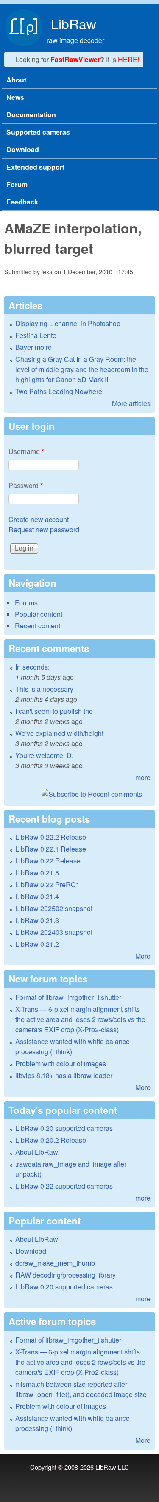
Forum (17, 184)
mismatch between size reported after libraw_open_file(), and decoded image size (81, 1389)
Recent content (37, 625)
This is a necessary (44, 689)
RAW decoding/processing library (65, 1275)
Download (22, 149)
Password (25, 485)
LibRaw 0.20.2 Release (50, 1140)
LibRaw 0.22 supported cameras (64, 1186)
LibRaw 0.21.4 (37, 896)
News (15, 97)
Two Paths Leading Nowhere (58, 391)
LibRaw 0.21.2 (37, 944)
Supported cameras (38, 132)
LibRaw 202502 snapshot (53, 908)
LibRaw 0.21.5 (37, 872)
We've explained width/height (59, 733)
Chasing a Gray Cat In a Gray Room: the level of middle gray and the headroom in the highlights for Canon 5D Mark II (81, 369)
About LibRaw (36, 1152)
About (16, 80)
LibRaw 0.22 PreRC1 (47, 884)
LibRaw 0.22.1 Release (50, 849)
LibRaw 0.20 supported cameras (64, 1128)
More (143, 956)
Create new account (38, 519)
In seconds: (32, 667)
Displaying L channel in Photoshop (67, 323)
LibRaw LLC (112, 1466)
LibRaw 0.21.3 (37, 920)
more (143, 777)
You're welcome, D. (44, 755)
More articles (131, 403)
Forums (26, 603)
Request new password (43, 529)
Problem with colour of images (60, 1063)
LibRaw (73, 23)
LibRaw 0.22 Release (48, 861)
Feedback (22, 202)
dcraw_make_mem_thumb (55, 1263)
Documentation (31, 114)
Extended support (35, 167)
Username (26, 451)
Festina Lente (35, 335)
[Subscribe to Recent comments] (79, 794)
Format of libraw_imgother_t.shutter (68, 997)
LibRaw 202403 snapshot (53, 932)
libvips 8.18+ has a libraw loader (63, 1075)
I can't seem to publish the (54, 711)
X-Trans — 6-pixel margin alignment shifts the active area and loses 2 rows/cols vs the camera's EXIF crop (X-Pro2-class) (80, 1019)
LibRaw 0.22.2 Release (50, 837)
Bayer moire (33, 347)
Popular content (38, 614)
